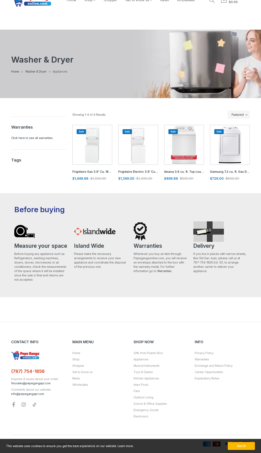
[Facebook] (13, 404)
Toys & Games (143, 372)
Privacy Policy (204, 353)
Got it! (241, 446)
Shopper (78, 365)
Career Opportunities (209, 372)
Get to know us (82, 372)
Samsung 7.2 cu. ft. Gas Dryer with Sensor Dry (230, 171)
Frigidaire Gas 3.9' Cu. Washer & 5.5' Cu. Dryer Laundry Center (92, 171)
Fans (137, 391)
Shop (76, 359)
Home (76, 353)
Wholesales (80, 384)
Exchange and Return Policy (214, 365)
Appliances (141, 359)
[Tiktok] (34, 404)
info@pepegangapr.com (27, 394)
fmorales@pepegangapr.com (31, 383)
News (76, 378)
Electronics (141, 416)
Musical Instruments (146, 365)
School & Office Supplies (150, 403)
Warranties (164, 271)
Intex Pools (141, 384)
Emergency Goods (146, 410)
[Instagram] (23, 404)
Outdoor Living (143, 397)
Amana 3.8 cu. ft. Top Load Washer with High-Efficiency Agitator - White (184, 171)
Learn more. (126, 446)
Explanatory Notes (207, 378)
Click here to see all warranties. (32, 138)
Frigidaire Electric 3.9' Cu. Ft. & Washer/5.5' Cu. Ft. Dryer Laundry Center (138, 171)
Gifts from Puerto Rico (148, 353)
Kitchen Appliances (146, 378)
